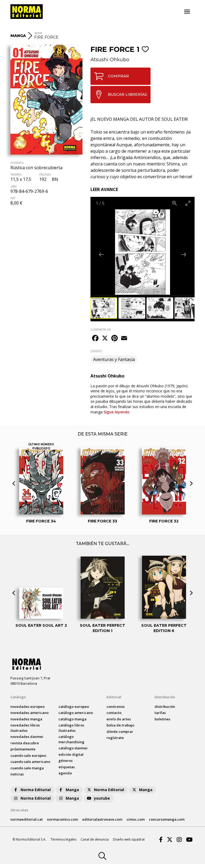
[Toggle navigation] (187, 11)
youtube (102, 798)
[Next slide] (183, 254)
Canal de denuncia (95, 839)
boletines (162, 719)
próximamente (23, 749)
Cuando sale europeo (28, 755)
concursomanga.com (166, 819)
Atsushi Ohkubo (109, 60)
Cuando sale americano (30, 761)
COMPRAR (118, 76)
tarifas (160, 712)
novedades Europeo (27, 706)
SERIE (38, 33)
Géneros (65, 760)
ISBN (13, 186)
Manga (72, 789)
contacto (114, 712)
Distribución (165, 697)
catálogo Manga (72, 719)
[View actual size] (174, 203)
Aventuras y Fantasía (114, 359)
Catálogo (18, 697)
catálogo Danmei (73, 748)
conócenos (116, 706)
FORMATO (17, 163)
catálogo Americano (75, 712)
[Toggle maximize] (188, 203)
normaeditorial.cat (26, 819)
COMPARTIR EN (100, 329)
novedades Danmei (26, 736)
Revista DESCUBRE (24, 743)
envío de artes (119, 719)
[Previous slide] (101, 254)
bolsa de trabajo (120, 725)
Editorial (114, 697)
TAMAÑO (16, 174)
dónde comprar (120, 731)
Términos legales (63, 839)
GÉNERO (96, 351)
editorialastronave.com (102, 819)
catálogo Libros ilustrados (71, 728)
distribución (165, 706)
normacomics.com (62, 819)
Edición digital (71, 754)
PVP (12, 198)
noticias (17, 774)
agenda (65, 773)
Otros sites (19, 810)
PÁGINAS (45, 174)
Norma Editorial (36, 789)
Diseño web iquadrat (129, 839)
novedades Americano (29, 712)
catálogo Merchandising (71, 739)
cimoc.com (136, 819)
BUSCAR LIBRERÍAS (127, 94)
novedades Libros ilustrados (25, 728)
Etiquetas (66, 767)
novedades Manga (26, 719)
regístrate (115, 737)
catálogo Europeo (73, 706)
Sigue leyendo (116, 411)
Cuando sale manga (27, 768)
